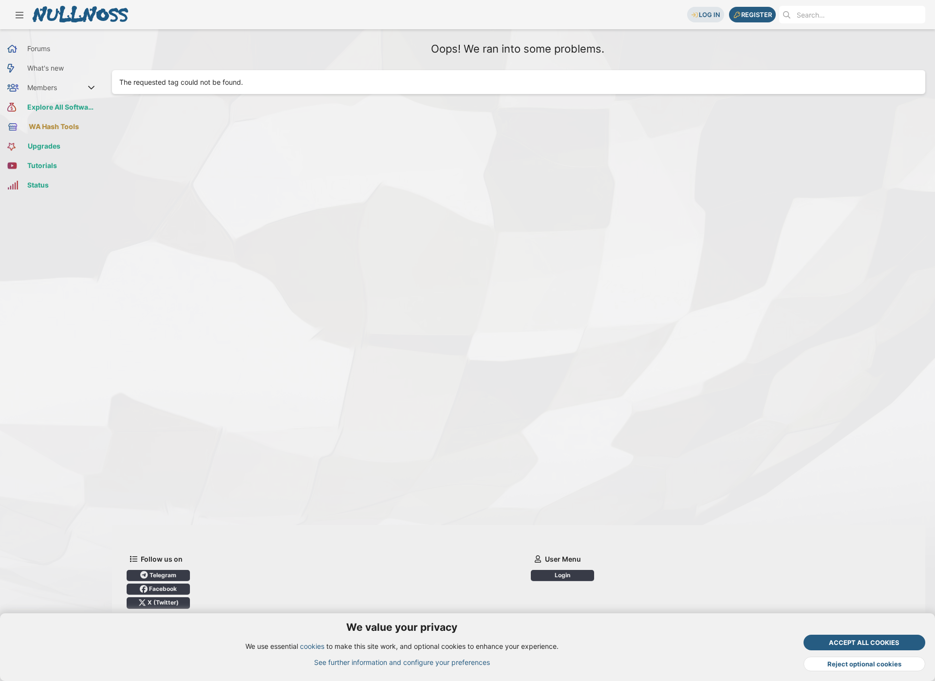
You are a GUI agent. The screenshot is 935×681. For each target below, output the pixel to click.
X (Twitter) (162, 602)
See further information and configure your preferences (402, 662)
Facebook (162, 588)
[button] (19, 14)
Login (562, 575)
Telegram (162, 575)
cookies (312, 646)
